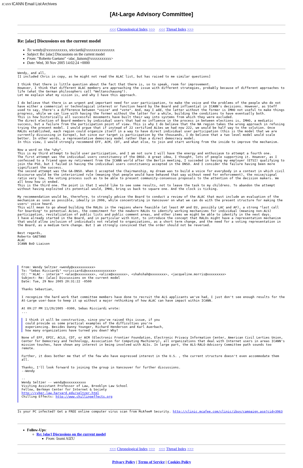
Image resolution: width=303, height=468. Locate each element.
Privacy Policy (123, 462)
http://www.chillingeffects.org (84, 396)
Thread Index (176, 29)
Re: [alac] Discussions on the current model (71, 434)
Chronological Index (132, 29)
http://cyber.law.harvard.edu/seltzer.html (60, 393)
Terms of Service (151, 462)
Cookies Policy (179, 462)
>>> (152, 29)
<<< (113, 29)
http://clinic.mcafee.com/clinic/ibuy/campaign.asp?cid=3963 (228, 411)
